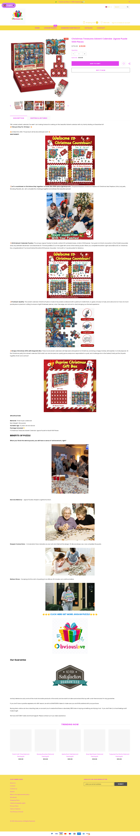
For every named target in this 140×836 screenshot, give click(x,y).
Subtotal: (75, 58)
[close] (129, 2)
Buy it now (100, 70)
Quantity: (75, 50)
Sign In (114, 23)
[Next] (66, 105)
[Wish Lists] (123, 63)
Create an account (124, 23)
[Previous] (12, 105)
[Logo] (17, 16)
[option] (39, 68)
